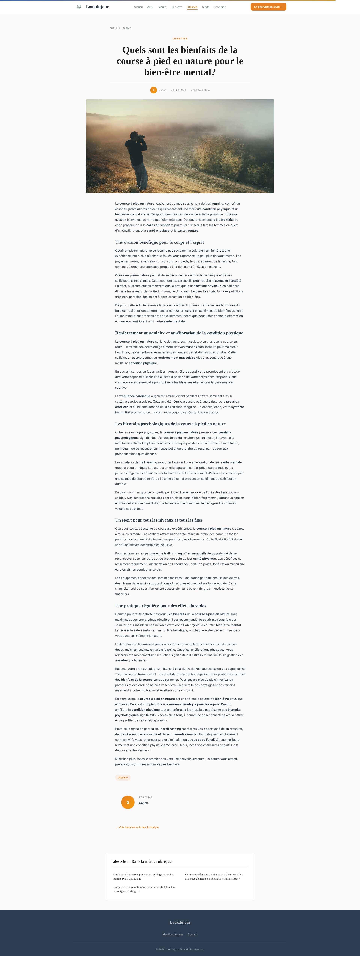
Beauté (162, 6)
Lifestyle (192, 6)
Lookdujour (97, 6)
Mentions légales (173, 934)
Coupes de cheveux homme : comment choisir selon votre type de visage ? (144, 889)
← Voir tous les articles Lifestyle (137, 827)
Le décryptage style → (268, 6)
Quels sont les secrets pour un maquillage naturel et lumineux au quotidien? (143, 876)
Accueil (138, 6)
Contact (192, 934)
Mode (205, 6)
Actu (150, 6)
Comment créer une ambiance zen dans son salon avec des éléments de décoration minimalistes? (214, 876)
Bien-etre (176, 6)
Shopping (220, 6)
